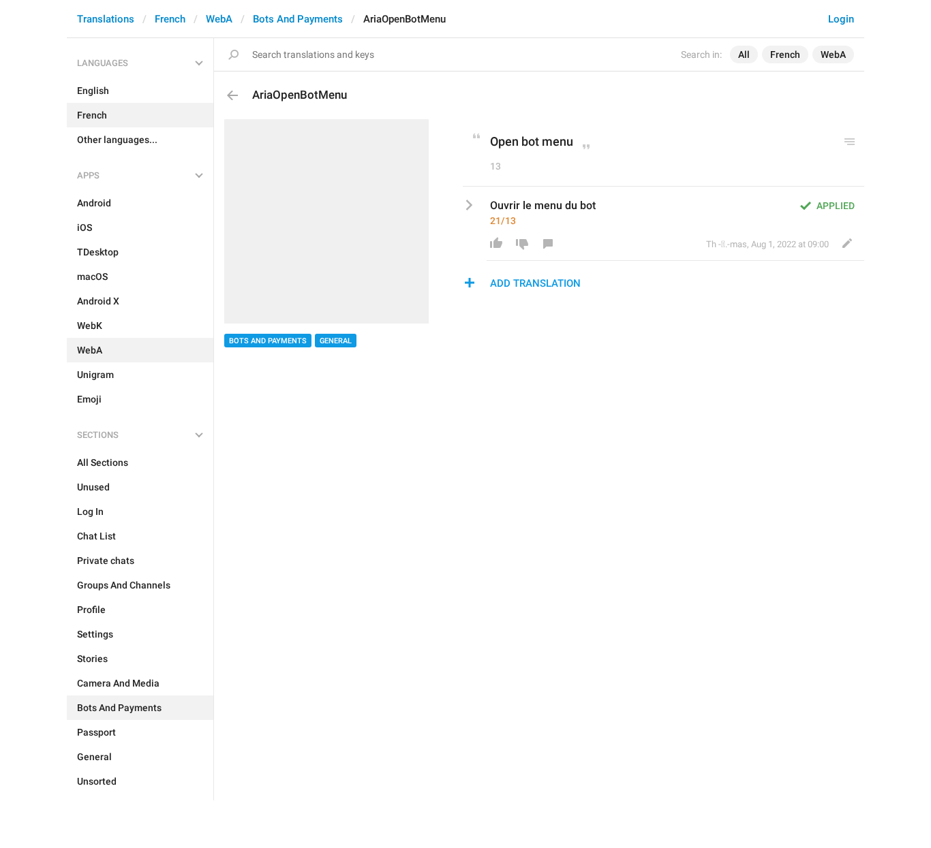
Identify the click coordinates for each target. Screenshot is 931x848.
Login (841, 19)
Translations (105, 19)
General (336, 340)
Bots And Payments (298, 19)
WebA (219, 19)
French (170, 19)
